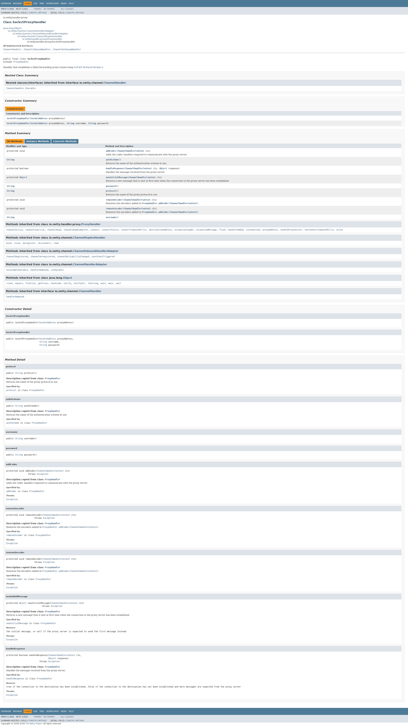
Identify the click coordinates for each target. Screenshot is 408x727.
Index (64, 3)
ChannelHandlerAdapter (90, 264)
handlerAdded (235, 229)
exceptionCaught (184, 229)
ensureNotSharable (17, 270)
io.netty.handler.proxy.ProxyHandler (42, 39)
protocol (111, 191)
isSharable (57, 270)
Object (163, 168)
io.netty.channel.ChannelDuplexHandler (40, 36)
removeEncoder (114, 208)
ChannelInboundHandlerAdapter (96, 251)
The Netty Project (34, 724)
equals (19, 283)
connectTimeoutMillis (133, 229)
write (339, 229)
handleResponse (115, 168)
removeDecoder (114, 200)
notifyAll (79, 283)
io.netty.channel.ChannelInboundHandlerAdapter (40, 33)
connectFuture (110, 229)
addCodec (111, 151)
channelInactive (34, 229)
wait (103, 283)
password (111, 186)
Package (17, 3)
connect (94, 229)
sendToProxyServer (291, 229)
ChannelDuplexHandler (89, 237)
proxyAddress (270, 229)
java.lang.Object (12, 28)
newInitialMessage (116, 177)
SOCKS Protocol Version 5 (88, 67)
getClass (43, 283)
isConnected (253, 229)
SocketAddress (39, 118)
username (111, 217)
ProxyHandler (21, 62)
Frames (38, 9)
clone (9, 283)
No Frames (49, 9)
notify (67, 283)
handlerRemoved (39, 270)
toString (93, 283)
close (17, 243)
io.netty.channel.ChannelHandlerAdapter (31, 31)
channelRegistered (17, 256)
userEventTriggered (103, 256)
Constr (32, 13)
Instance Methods (37, 141)
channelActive (14, 229)
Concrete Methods (64, 141)
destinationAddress (160, 229)
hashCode (56, 283)
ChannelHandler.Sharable (21, 88)
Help (71, 3)
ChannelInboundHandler (37, 49)
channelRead (54, 229)
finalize (30, 283)
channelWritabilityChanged (73, 256)
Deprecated (52, 3)
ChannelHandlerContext (130, 151)
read (55, 243)
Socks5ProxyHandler (18, 118)
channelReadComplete (76, 229)
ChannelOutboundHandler (67, 49)
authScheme (112, 159)
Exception (42, 474)
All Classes (67, 9)
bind (8, 243)
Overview (6, 3)
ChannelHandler (12, 49)
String (70, 123)
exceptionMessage (206, 229)
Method (42, 13)
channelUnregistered (42, 256)
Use (35, 3)
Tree (41, 3)
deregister (29, 243)
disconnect (44, 243)
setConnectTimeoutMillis (319, 229)
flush (222, 229)
